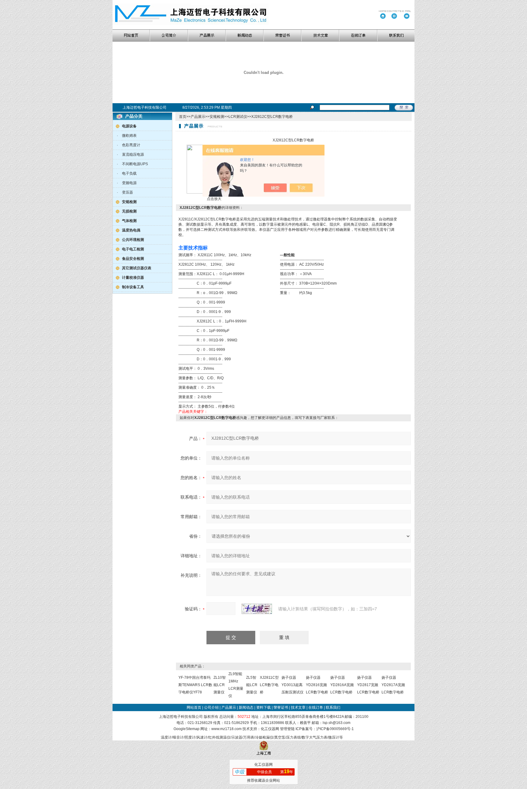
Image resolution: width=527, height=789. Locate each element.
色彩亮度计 (131, 145)
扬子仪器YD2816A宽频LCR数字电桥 (342, 684)
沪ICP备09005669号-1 (335, 729)
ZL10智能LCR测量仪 (219, 684)
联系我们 (333, 707)
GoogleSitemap (186, 729)
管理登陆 (287, 729)
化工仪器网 (270, 729)
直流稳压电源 (133, 154)
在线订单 (315, 707)
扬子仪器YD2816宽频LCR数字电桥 (317, 684)
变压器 (127, 192)
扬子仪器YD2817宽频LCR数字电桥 (368, 684)
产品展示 (198, 117)
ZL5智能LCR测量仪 (251, 684)
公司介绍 (211, 707)
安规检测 (217, 117)
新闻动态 (246, 707)
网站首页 (194, 707)
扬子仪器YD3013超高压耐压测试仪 (292, 684)
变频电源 (129, 183)
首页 (182, 117)
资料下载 (263, 707)
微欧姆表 (129, 135)
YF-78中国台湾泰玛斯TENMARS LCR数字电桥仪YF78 (195, 684)
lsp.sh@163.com (336, 723)
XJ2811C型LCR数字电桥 (269, 684)
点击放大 (213, 199)
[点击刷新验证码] (257, 609)
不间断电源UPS (135, 164)
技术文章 (298, 707)
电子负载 (129, 173)
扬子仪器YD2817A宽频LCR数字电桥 (393, 684)
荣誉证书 (281, 707)
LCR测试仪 (237, 117)
